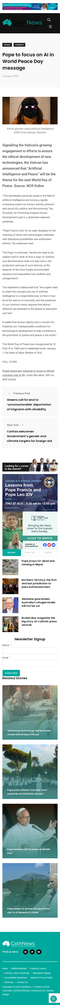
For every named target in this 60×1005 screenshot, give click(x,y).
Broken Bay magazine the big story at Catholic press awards (39, 621)
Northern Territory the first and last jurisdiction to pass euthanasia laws (39, 583)
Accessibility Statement (15, 977)
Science (19, 45)
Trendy (48, 553)
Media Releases (19, 968)
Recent (12, 553)
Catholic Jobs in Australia (16, 973)
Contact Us (22, 982)
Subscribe (11, 673)
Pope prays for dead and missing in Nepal (38, 562)
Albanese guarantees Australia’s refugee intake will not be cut (38, 602)
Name (7, 645)
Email (6, 657)
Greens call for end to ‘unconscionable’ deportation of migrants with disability (29, 404)
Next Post (13, 425)
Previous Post (21, 393)
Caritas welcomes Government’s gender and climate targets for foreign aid (29, 436)
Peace (7, 45)
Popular (30, 553)
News (5, 968)
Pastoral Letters (38, 968)
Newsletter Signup (42, 973)
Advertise (8, 982)
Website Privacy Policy (42, 977)
